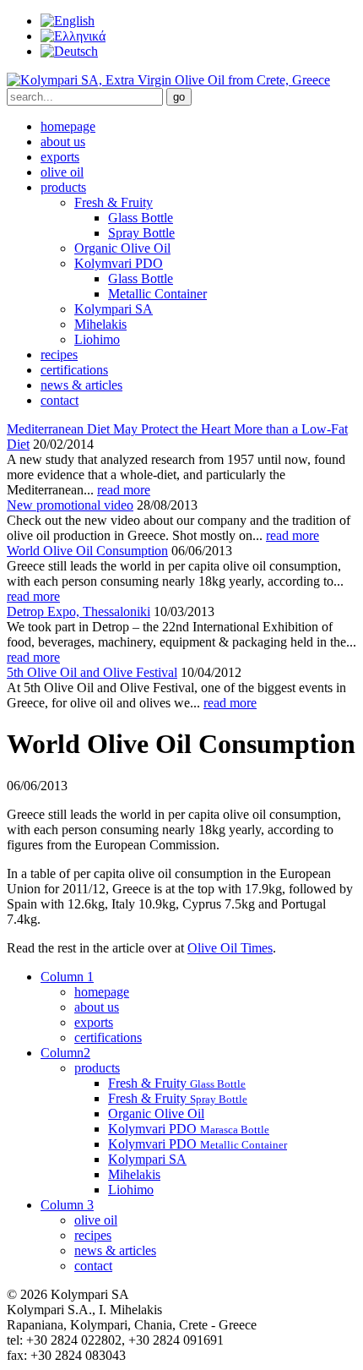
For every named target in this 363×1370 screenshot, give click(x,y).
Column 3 (67, 1205)
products (63, 187)
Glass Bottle (140, 217)
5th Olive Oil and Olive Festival (92, 672)
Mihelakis (100, 324)
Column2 (65, 1052)
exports (60, 157)
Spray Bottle (141, 233)
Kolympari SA (113, 309)
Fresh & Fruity (113, 202)
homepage (68, 126)
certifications (74, 370)
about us (63, 141)
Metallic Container (157, 294)
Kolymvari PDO (118, 263)
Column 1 (67, 976)
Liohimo (97, 339)
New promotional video (70, 505)
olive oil (62, 172)
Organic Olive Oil (122, 248)
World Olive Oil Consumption (87, 550)
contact (60, 400)
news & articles (81, 385)
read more (123, 490)
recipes (59, 354)
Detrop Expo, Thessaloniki (78, 611)
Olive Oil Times (230, 948)
